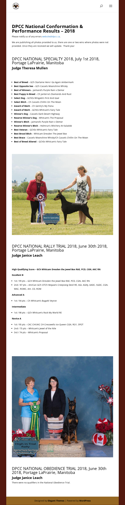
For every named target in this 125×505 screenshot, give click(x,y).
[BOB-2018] (62, 234)
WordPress (85, 500)
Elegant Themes (56, 500)
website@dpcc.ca (51, 36)
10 (74, 228)
